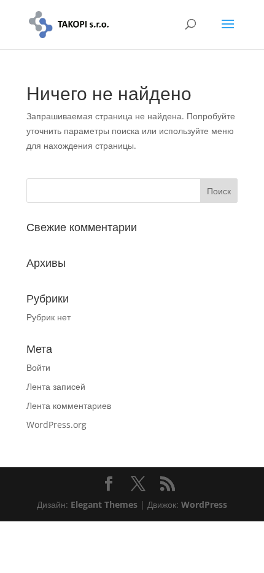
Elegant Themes (104, 504)
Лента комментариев (68, 405)
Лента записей (55, 386)
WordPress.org (56, 424)
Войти (38, 367)
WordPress (204, 504)
